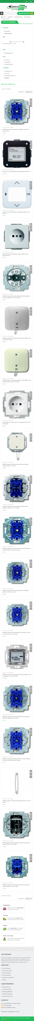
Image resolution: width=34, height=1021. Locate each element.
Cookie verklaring (6, 975)
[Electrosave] (17, 7)
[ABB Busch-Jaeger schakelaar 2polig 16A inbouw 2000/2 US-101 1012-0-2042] (17, 614)
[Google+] (17, 949)
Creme (7, 60)
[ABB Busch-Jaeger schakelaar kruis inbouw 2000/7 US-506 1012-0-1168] (17, 572)
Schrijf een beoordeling (8, 127)
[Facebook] (13, 949)
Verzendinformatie (6, 989)
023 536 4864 (8, 1005)
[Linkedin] (20, 949)
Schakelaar (8, 71)
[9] (17, 362)
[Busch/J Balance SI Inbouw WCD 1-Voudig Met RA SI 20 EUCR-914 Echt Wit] (17, 404)
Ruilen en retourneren (7, 996)
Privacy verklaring (6, 973)
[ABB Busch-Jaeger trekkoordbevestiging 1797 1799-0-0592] (17, 783)
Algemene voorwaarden (8, 977)
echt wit (7, 62)
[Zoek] (5, 13)
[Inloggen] (27, 1)
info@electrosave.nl (10, 1007)
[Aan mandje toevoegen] (31, 100)
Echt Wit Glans (9, 64)
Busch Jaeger (7, 31)
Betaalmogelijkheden (7, 991)
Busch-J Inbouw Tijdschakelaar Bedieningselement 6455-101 (17, 171)
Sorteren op (21, 92)
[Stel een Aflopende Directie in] (31, 92)
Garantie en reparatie (7, 994)
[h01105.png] (17, 111)
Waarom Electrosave (7, 970)
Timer (7, 73)
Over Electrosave (6, 968)
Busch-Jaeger (9, 53)
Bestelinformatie (6, 987)
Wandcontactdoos (10, 75)
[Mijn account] (31, 1)
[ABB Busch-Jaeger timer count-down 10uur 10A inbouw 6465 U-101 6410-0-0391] (17, 656)
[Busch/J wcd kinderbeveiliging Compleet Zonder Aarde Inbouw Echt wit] (17, 236)
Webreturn (6, 1019)
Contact (4, 979)
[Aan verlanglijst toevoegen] (31, 102)
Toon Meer (6, 78)
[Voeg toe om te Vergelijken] (31, 105)
